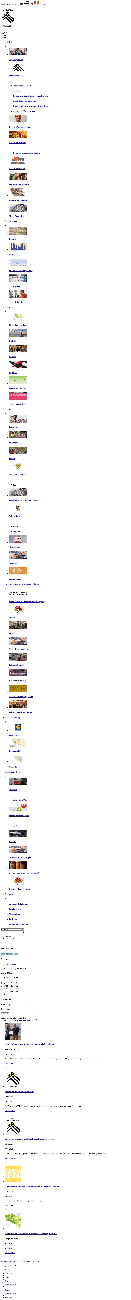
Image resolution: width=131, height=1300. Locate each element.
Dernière (35, 1020)
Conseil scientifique (17, 143)
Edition (12, 633)
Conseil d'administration (20, 127)
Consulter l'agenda (8, 964)
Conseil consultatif (17, 168)
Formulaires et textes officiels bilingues (26, 602)
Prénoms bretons (16, 665)
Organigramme (16, 60)
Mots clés (5, 1004)
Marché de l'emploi (17, 474)
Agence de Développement (24, 111)
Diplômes (13, 372)
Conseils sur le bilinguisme (21, 696)
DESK (16, 526)
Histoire (12, 239)
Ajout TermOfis (20, 800)
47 (30, 1020)
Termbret (17, 91)
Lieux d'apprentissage (18, 325)
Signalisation (14, 547)
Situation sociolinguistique (20, 270)
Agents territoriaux (17, 404)
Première (5, 1020)
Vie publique (14, 914)
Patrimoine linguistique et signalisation (30, 96)
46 (28, 1020)
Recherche (15, 4)
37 (10, 1020)
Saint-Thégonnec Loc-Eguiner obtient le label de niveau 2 (30, 1044)
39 (14, 1020)
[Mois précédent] (1, 973)
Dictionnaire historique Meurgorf (24, 873)
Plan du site (8, 1273)
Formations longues (17, 388)
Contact (43, 4)
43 (22, 1020)
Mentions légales (10, 1285)
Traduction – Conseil (22, 86)
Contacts (13, 767)
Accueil (8, 936)
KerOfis (12, 841)
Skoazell (16, 531)
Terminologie (15, 579)
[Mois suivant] (11, 973)
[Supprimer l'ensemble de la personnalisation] (9, 954)
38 (12, 1020)
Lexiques (13, 919)
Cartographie (15, 751)
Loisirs (12, 458)
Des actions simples (17, 681)
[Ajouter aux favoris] (17, 954)
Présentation (14, 735)
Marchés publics (16, 216)
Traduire (13, 563)
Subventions (14, 516)
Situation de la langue (18, 904)
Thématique (6, 1009)
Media (12, 617)
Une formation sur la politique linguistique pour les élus (29, 1139)
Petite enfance (15, 427)
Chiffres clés (14, 255)
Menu (3, 4)
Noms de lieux (15, 286)
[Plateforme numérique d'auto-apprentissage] (18, 336)
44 (24, 1020)
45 (26, 1020)
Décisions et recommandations (26, 153)
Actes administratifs (18, 200)
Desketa (12, 341)
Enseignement (15, 443)
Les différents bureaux (19, 184)
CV (14, 484)
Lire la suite (10, 1063)
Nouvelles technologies (19, 649)
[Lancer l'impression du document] (12, 954)
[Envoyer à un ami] (15, 954)
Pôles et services (16, 75)
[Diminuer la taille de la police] (2, 954)
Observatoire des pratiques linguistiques (31, 106)
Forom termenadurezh (19, 815)
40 (16, 1020)
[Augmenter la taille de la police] (4, 954)
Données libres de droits (19, 889)
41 (18, 1020)
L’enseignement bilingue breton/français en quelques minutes (32, 1186)
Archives (17, 826)
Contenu (8, 4)
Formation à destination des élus (19, 1091)
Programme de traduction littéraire (24, 500)
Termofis (13, 790)
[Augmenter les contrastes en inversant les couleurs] (7, 954)
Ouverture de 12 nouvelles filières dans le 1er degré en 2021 (31, 1233)
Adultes (12, 356)
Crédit (7, 1281)
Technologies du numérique (25, 101)
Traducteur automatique (20, 857)
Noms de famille (16, 302)
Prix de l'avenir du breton (20, 712)
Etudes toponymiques (18, 924)
